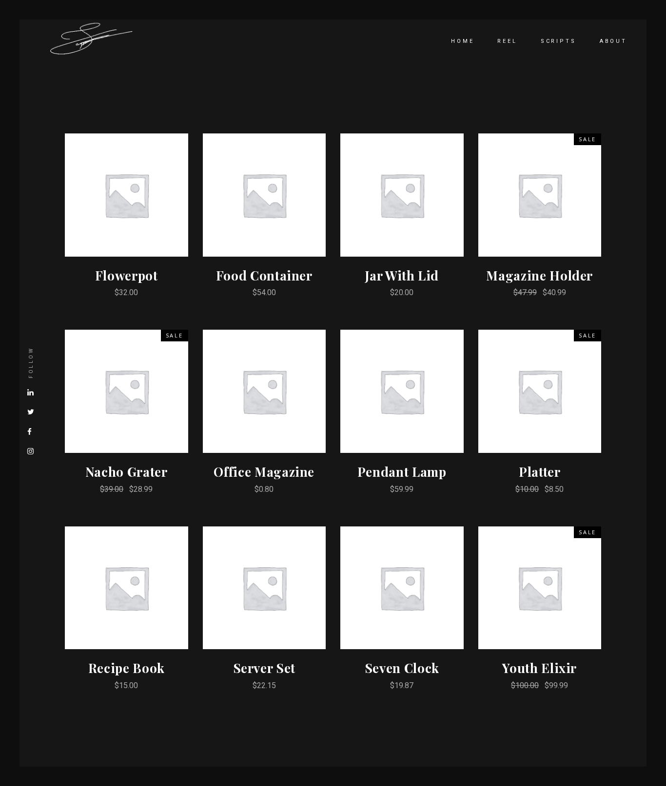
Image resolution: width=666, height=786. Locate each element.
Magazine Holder (539, 275)
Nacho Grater (126, 471)
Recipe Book (126, 667)
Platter (540, 471)
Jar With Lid (402, 275)
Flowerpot (126, 275)
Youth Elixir (539, 667)
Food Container (264, 275)
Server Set (264, 667)
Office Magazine (264, 471)
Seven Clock (402, 667)
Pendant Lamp (402, 471)
